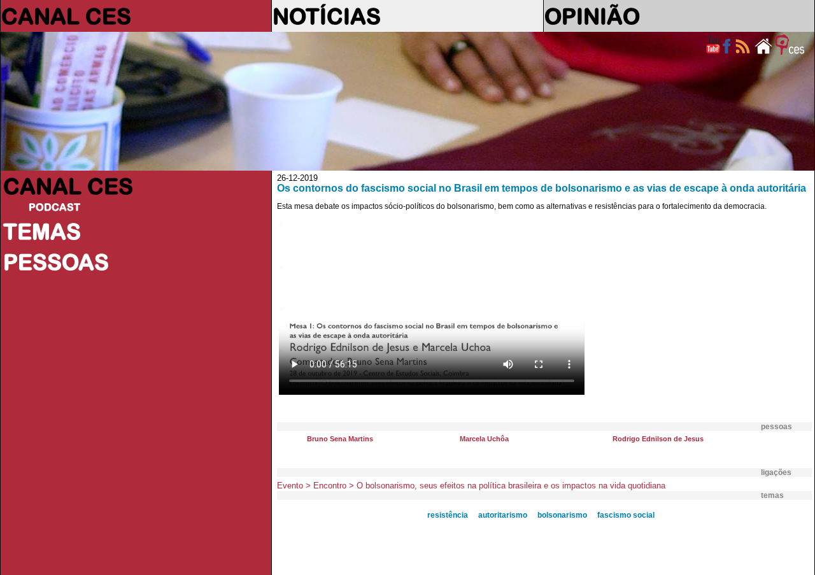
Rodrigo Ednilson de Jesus (658, 439)
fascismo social (626, 515)
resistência (447, 515)
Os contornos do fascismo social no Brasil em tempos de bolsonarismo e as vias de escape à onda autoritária (541, 188)
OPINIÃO (592, 16)
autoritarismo (502, 515)
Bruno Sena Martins (340, 439)
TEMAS (42, 231)
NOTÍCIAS (327, 16)
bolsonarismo (562, 515)
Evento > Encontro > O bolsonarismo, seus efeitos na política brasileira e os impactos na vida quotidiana (471, 485)
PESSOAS (56, 261)
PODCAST (54, 207)
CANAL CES (66, 16)
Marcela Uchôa (484, 439)
